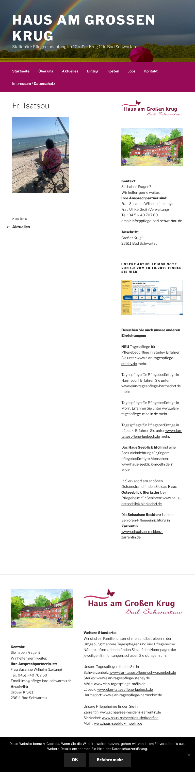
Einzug (93, 71)
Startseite (20, 71)
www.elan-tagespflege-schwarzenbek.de (142, 672)
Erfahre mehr (110, 759)
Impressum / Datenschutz (33, 83)
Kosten (113, 71)
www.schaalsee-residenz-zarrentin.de (130, 712)
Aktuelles (70, 71)
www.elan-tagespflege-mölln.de (119, 684)
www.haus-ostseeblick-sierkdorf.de (130, 718)
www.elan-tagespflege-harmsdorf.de (151, 386)
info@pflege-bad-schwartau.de (157, 221)
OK (75, 759)
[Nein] (188, 754)
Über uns (45, 71)
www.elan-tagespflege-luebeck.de (125, 689)
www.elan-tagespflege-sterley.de (123, 678)
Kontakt (151, 71)
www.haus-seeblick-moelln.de (145, 464)
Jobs (131, 71)
